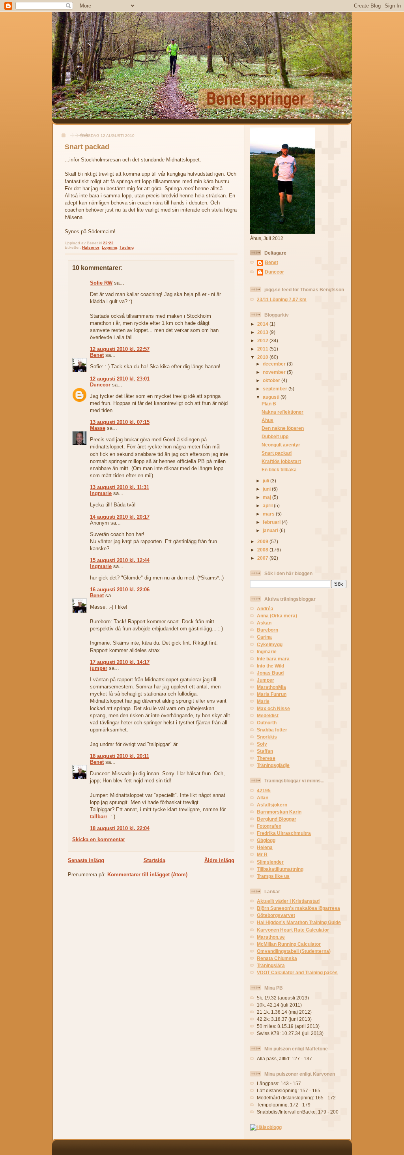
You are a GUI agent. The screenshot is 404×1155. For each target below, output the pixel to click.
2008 (263, 549)
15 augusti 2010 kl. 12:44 (120, 560)
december (275, 363)
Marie (263, 701)
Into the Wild (270, 665)
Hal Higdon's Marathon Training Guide (299, 922)
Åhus (267, 420)
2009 (263, 541)
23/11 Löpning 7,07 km (282, 299)
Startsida (154, 860)
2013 (263, 332)
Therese (266, 758)
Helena (265, 847)
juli (266, 480)
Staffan (265, 751)
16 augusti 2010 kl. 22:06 (120, 589)
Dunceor (100, 385)
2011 (263, 348)
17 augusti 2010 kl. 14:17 (120, 662)
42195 (264, 790)
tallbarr (98, 816)
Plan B (269, 403)
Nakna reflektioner (282, 411)
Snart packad (87, 147)
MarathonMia (271, 687)
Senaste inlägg (86, 860)
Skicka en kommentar (98, 839)
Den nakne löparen (283, 428)
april (268, 505)
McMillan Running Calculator (289, 944)
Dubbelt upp (275, 436)
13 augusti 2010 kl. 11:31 (119, 487)
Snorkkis (267, 736)
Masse (97, 428)
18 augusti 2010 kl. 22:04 (120, 828)
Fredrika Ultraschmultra (284, 833)
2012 (263, 340)
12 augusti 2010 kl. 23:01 (120, 379)
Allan (262, 797)
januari (271, 530)
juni (267, 488)
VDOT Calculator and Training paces (297, 972)
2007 (263, 558)
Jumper (265, 679)
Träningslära (271, 965)
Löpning (109, 247)
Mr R (262, 854)
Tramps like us (273, 876)
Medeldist (268, 715)
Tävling (127, 247)
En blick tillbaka (279, 469)
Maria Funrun (271, 694)
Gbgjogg (266, 840)
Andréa (265, 608)
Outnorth (267, 722)
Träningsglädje (273, 765)
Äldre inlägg (219, 860)
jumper (98, 668)
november (275, 372)
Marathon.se (271, 936)
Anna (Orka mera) (277, 615)
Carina (264, 636)
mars (269, 513)
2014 (263, 323)
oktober (272, 380)
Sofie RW (101, 283)
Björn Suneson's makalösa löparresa (298, 908)
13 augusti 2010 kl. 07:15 (120, 422)
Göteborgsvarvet (276, 915)
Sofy (262, 743)
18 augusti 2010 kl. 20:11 (119, 756)
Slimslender (270, 861)
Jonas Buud (270, 672)
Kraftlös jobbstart (281, 461)
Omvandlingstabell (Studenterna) (294, 951)
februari (272, 522)
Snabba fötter (272, 729)
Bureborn (267, 629)
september (275, 388)
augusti (272, 396)
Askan (264, 622)
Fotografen (269, 826)
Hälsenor (90, 247)
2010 (263, 357)
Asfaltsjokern (272, 804)
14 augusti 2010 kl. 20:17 (120, 517)
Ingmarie (101, 493)
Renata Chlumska (277, 958)
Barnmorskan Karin (279, 811)
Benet (97, 355)
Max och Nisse (273, 708)
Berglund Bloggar (276, 818)
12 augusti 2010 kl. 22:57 (120, 349)
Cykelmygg (269, 644)
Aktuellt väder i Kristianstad (288, 901)
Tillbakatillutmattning (280, 869)
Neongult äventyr (281, 444)
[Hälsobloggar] (266, 1127)
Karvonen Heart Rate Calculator (293, 929)
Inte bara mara (273, 658)
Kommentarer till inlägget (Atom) (147, 875)
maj (267, 497)
